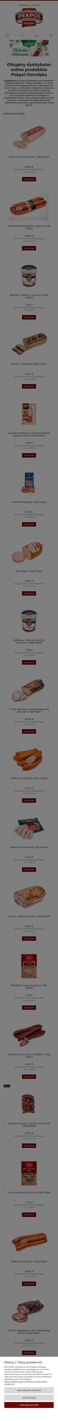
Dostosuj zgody (29, 1397)
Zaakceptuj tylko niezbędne (29, 1390)
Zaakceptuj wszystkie (29, 1405)
